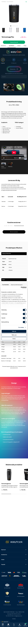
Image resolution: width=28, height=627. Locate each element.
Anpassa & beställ (14, 42)
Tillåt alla (14, 331)
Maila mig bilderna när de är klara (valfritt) (14, 73)
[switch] (25, 314)
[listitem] (9, 87)
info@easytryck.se (18, 615)
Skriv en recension (14, 231)
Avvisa (14, 338)
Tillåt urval (14, 335)
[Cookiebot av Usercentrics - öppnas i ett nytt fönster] (21, 287)
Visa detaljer (21, 327)
